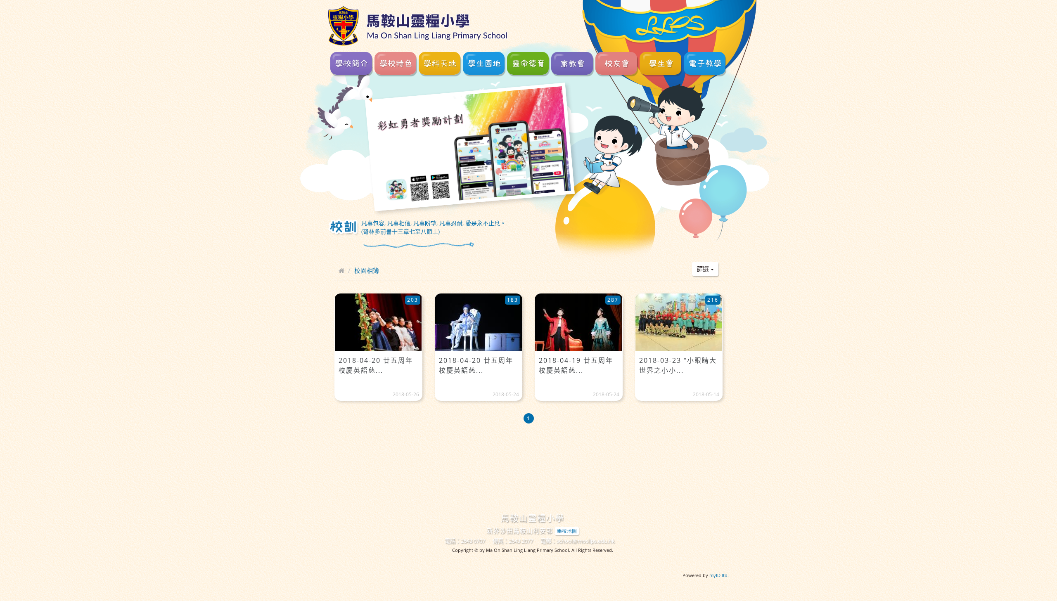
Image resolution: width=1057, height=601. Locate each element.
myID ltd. (719, 575)
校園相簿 (366, 270)
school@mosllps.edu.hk (586, 540)
